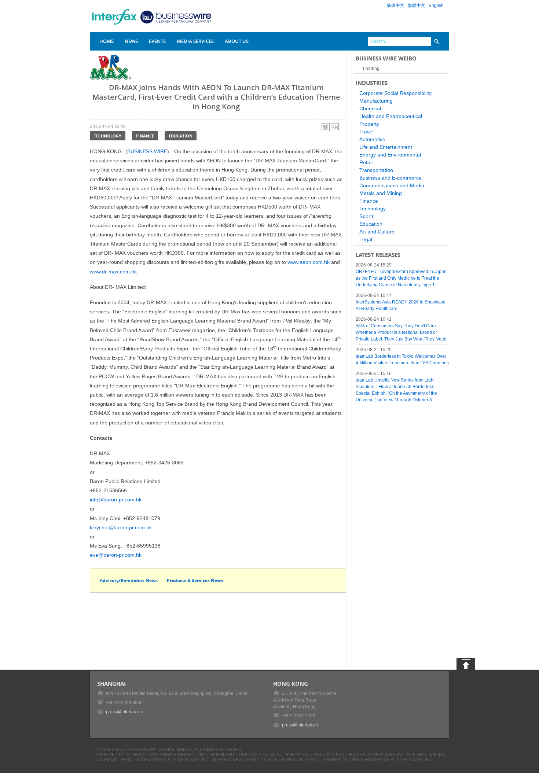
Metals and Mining (380, 193)
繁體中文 (416, 5)
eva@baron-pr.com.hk (116, 555)
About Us (237, 41)
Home (106, 41)
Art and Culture (377, 232)
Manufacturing (376, 101)
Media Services (195, 41)
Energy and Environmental (390, 155)
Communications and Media (391, 185)
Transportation (376, 170)
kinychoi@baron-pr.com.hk (121, 527)
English (436, 5)
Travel (366, 132)
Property (369, 124)
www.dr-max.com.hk (113, 272)
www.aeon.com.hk (308, 262)
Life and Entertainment (385, 147)
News (131, 41)
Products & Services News (195, 580)
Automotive (372, 139)
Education (180, 136)
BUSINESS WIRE (147, 151)
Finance (145, 136)
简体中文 (395, 5)
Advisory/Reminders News (129, 580)
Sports (366, 216)
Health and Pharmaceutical (390, 116)
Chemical (370, 108)
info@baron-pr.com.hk (116, 500)
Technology (107, 136)
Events (157, 41)
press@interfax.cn (124, 711)
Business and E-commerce (390, 178)
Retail (366, 162)
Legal (365, 239)
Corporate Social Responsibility (395, 93)
